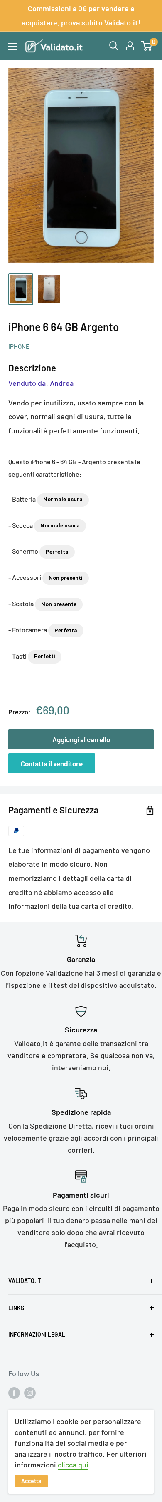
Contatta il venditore (52, 763)
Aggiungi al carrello (81, 739)
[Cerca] (113, 45)
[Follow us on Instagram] (30, 1392)
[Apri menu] (12, 46)
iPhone (18, 346)
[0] (147, 46)
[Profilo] (130, 45)
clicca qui (73, 1464)
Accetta (31, 1481)
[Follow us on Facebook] (14, 1392)
